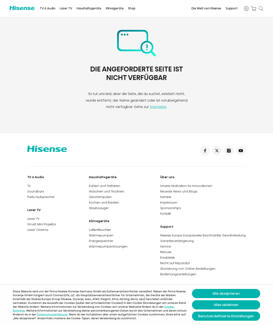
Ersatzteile (167, 257)
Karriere (165, 197)
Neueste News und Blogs (178, 191)
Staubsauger (99, 208)
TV (29, 186)
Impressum (168, 202)
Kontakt (165, 213)
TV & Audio (47, 8)
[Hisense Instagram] (229, 151)
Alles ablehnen (226, 304)
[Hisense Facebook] (205, 151)
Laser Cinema (37, 230)
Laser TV (66, 8)
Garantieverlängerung (177, 241)
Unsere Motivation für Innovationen (186, 186)
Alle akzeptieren (226, 293)
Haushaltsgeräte (89, 8)
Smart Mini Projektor (41, 224)
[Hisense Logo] (22, 8)
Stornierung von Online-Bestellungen (187, 269)
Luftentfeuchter (100, 230)
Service (165, 246)
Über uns (167, 177)
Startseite (158, 106)
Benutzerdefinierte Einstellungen (226, 316)
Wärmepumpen (101, 235)
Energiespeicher (101, 241)
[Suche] (260, 8)
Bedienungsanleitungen (178, 274)
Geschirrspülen (100, 197)
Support (232, 8)
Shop (131, 8)
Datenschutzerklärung (52, 314)
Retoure (165, 252)
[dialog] (136, 305)
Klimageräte (115, 8)
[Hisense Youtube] (241, 151)
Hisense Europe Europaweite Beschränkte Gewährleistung (203, 235)
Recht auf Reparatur (175, 263)
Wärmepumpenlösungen (108, 246)
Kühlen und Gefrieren (104, 186)
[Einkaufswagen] (253, 8)
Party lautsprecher (41, 197)
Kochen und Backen (104, 202)
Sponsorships (170, 208)
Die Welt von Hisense (206, 8)
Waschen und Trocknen (106, 191)
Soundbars (35, 191)
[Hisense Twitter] (217, 151)
